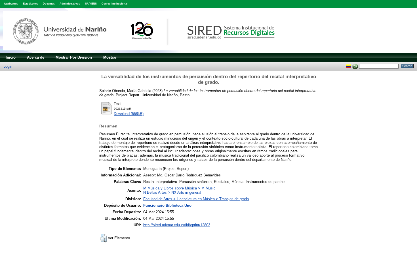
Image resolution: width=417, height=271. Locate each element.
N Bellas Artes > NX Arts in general (172, 192)
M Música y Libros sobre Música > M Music (179, 188)
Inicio (11, 57)
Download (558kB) (129, 114)
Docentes (49, 3)
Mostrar (110, 57)
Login (7, 66)
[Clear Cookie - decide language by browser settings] (355, 66)
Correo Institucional (115, 3)
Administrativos (70, 3)
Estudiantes (30, 3)
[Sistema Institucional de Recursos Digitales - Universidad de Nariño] (148, 52)
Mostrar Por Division (74, 57)
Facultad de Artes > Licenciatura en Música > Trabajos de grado (196, 199)
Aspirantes (11, 3)
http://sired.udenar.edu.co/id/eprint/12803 (176, 225)
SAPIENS (91, 3)
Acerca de (35, 57)
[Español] (348, 66)
